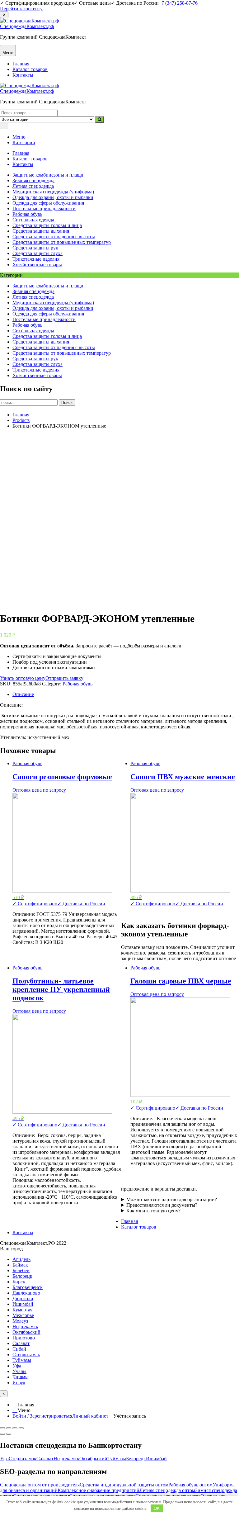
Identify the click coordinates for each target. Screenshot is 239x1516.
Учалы (19, 1371)
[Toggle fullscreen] (14, 1428)
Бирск (18, 1281)
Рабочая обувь (27, 214)
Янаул (18, 1382)
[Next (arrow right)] (8, 1434)
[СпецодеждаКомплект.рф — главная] (29, 20)
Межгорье (23, 1315)
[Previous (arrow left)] (2, 1434)
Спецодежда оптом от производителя (40, 1484)
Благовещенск (27, 1287)
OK (157, 1508)
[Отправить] (99, 119)
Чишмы (20, 1377)
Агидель (21, 1259)
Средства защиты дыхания (40, 231)
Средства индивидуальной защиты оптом (124, 1484)
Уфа (16, 1365)
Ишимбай (22, 1304)
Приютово (23, 1337)
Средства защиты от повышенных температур (61, 242)
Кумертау (22, 1309)
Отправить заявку (64, 678)
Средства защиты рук (35, 247)
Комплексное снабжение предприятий (98, 1490)
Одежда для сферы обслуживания (48, 203)
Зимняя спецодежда (33, 180)
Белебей (21, 1270)
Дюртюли (22, 1298)
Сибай (19, 1349)
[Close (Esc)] (2, 1428)
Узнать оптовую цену (22, 678)
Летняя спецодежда (33, 186)
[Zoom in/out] (21, 1428)
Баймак (20, 1264)
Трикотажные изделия (35, 259)
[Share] (8, 1428)
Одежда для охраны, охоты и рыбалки (52, 197)
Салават (21, 1343)
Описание (23, 694)
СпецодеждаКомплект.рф (27, 26)
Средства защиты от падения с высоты (53, 236)
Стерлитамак (26, 1354)
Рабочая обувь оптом (190, 1484)
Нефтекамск (25, 1326)
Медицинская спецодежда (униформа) (53, 191)
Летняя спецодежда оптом (167, 1490)
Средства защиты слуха (37, 253)
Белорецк (22, 1276)
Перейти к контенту (21, 8)
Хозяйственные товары (37, 264)
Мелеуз (20, 1321)
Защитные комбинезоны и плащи (47, 175)
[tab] (125, 694)
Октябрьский (26, 1332)
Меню (19, 137)
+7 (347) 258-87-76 (178, 3)
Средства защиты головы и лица (47, 225)
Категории (23, 142)
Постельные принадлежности (44, 208)
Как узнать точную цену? (153, 1210)
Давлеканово (26, 1293)
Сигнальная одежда (33, 219)
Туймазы (21, 1360)
